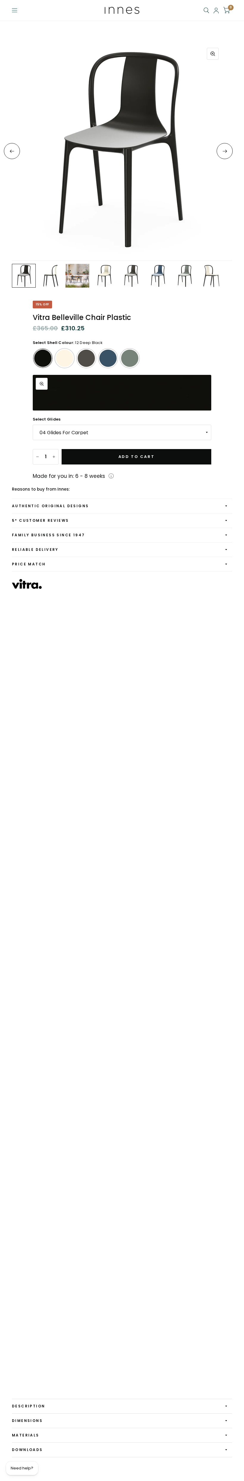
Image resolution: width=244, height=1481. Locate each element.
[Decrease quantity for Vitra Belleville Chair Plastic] (37, 456)
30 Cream (64, 358)
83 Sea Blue (108, 358)
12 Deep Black (43, 358)
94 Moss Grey (130, 358)
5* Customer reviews (40, 520)
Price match (29, 564)
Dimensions (27, 1420)
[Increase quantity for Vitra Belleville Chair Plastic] (53, 456)
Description (28, 1406)
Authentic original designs (50, 505)
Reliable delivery (35, 549)
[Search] (206, 10)
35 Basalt (86, 358)
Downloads (27, 1449)
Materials (25, 1435)
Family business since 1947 (48, 534)
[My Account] (216, 10)
